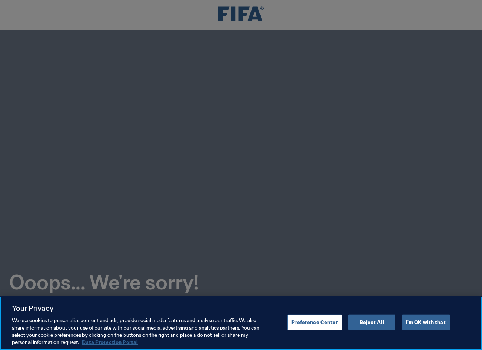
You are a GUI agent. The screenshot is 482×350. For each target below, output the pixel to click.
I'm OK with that (426, 322)
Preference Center (314, 322)
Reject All (372, 322)
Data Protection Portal (110, 342)
